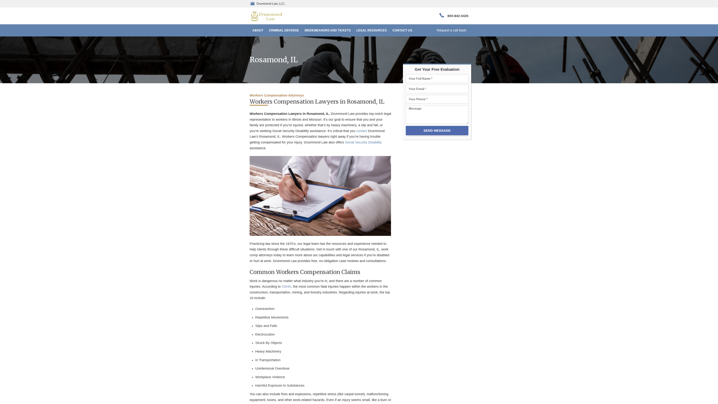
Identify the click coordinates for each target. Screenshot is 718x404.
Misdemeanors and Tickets (328, 30)
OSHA (286, 286)
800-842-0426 (457, 16)
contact (361, 131)
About (257, 30)
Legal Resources (371, 30)
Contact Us (402, 30)
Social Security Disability (363, 142)
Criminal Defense (284, 30)
